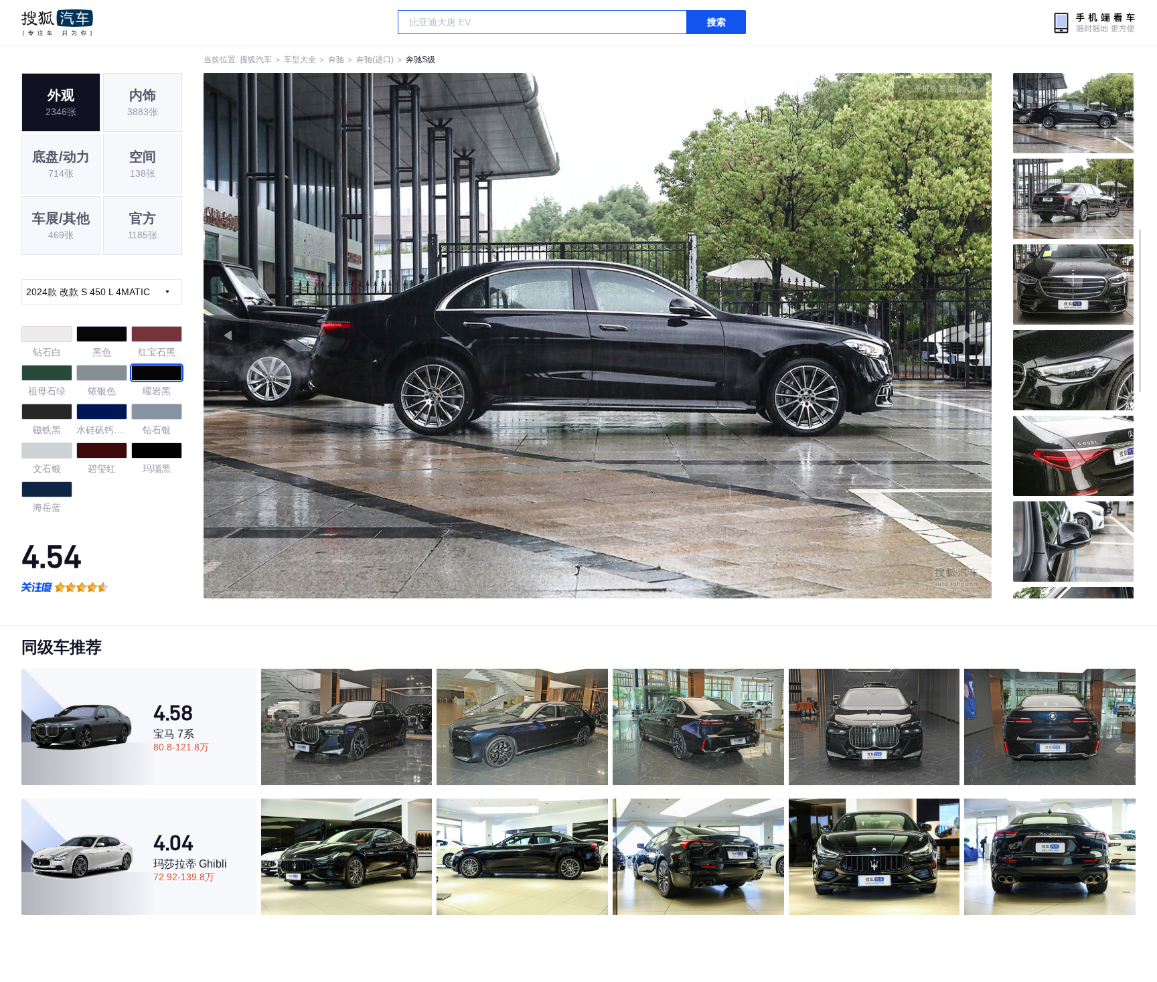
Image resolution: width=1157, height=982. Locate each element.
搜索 (716, 22)
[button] (401, 335)
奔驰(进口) (375, 59)
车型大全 (300, 59)
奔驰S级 (420, 59)
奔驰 (336, 59)
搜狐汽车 (57, 22)
